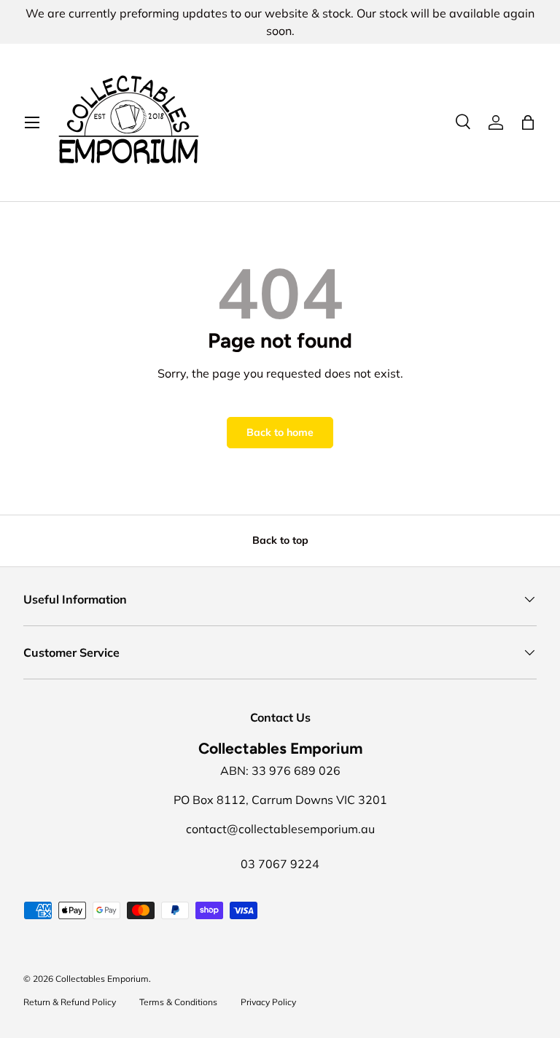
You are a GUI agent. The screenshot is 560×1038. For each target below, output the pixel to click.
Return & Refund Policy (69, 1001)
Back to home (280, 432)
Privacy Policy (268, 1001)
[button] (528, 122)
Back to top (280, 540)
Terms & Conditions (178, 1001)
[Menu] (32, 122)
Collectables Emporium (102, 978)
